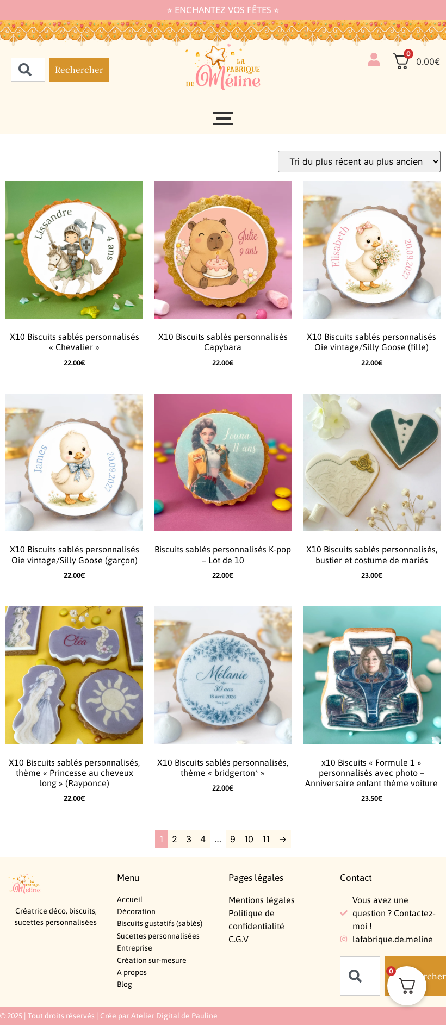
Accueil (130, 899)
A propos (132, 972)
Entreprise (134, 947)
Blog (124, 984)
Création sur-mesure (152, 960)
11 (266, 839)
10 (248, 839)
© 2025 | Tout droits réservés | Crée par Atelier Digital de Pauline (109, 1015)
